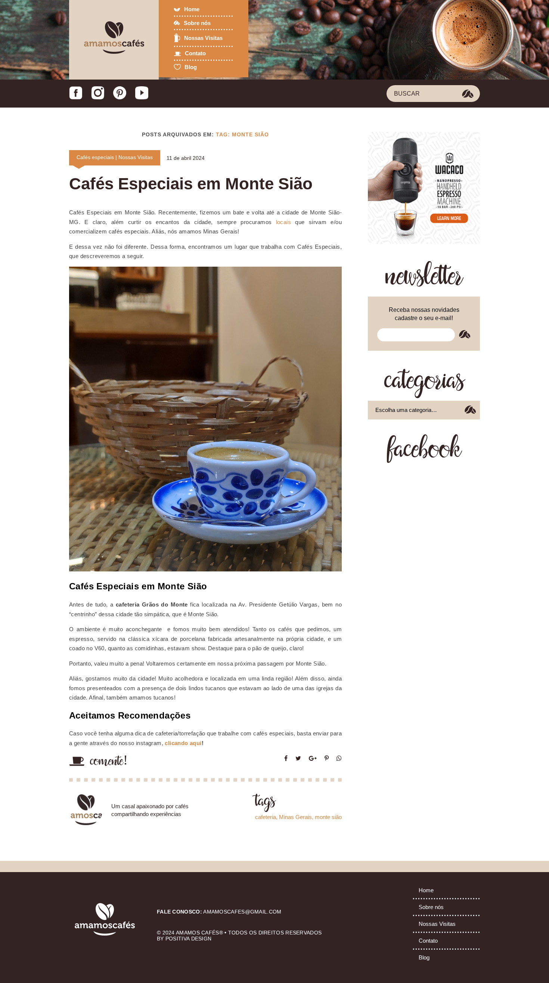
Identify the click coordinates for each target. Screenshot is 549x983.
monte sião (328, 817)
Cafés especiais (95, 157)
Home (191, 9)
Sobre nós (197, 23)
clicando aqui (183, 743)
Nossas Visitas (203, 38)
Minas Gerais (295, 817)
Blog (190, 67)
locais (281, 222)
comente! (109, 762)
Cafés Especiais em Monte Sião (191, 183)
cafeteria (265, 817)
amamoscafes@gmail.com (242, 912)
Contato (195, 53)
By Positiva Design (184, 939)
